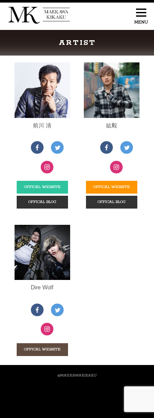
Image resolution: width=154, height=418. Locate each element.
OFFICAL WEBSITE (42, 187)
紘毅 (111, 125)
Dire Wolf (42, 287)
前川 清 (42, 125)
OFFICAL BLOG (42, 202)
